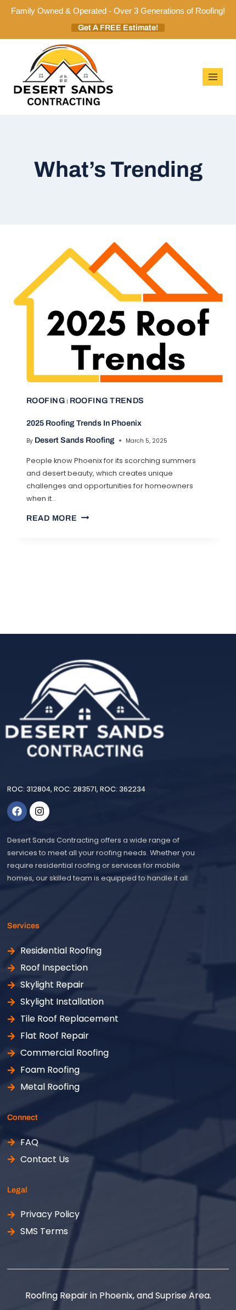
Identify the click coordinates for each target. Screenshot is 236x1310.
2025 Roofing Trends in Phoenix (84, 423)
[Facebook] (17, 811)
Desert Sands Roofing (75, 440)
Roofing (45, 400)
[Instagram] (39, 811)
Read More (57, 518)
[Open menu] (213, 76)
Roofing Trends (107, 400)
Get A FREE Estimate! (118, 28)
